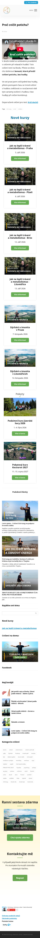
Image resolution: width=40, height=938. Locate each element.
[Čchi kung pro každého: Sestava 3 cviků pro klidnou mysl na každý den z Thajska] (20, 546)
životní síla (30, 782)
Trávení (22, 775)
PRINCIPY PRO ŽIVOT (8, 767)
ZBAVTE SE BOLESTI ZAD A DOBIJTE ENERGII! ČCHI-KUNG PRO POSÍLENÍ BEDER (20, 594)
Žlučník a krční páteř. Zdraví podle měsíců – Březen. (24, 702)
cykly (4, 753)
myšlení (5, 764)
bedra (4, 750)
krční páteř (30, 757)
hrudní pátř (26, 753)
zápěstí (24, 778)
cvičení (11, 750)
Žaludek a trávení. (18, 722)
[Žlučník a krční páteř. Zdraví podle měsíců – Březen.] (6, 702)
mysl (33, 760)
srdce (4, 775)
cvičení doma (18, 750)
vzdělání (20, 109)
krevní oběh (21, 757)
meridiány (18, 760)
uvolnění (29, 775)
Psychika (19, 767)
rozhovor (19, 771)
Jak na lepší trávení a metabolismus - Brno (20, 236)
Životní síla (13, 782)
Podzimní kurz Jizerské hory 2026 (20, 422)
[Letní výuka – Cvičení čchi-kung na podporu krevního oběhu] (20, 511)
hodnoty (17, 753)
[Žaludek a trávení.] (6, 722)
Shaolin (32, 771)
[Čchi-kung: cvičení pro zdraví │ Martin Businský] (6, 10)
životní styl (22, 782)
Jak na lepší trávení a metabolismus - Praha (20, 147)
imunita (33, 753)
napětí (11, 764)
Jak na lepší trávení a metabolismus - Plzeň (20, 191)
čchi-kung (9, 109)
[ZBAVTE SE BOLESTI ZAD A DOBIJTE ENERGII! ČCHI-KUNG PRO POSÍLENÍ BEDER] (20, 580)
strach (10, 775)
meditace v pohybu (8, 760)
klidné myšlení (11, 757)
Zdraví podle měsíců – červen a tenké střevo (22, 712)
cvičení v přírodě (29, 750)
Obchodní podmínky (9, 918)
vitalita (5, 778)
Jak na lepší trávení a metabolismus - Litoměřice (20, 282)
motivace (26, 760)
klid (4, 757)
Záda (17, 778)
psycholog (26, 767)
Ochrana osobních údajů (11, 916)
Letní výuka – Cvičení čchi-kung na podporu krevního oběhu (18, 524)
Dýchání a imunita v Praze (20, 328)
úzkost (30, 778)
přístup (34, 767)
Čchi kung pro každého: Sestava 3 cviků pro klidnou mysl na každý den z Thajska (18, 560)
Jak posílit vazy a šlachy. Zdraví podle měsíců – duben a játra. (22, 692)
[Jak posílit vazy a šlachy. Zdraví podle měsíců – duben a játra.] (6, 693)
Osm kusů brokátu (21, 764)
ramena (12, 771)
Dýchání (10, 753)
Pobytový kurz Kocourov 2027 (20, 466)
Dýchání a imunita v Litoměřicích (20, 372)
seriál (14, 109)
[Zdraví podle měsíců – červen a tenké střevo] (6, 712)
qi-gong (5, 771)
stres (16, 775)
